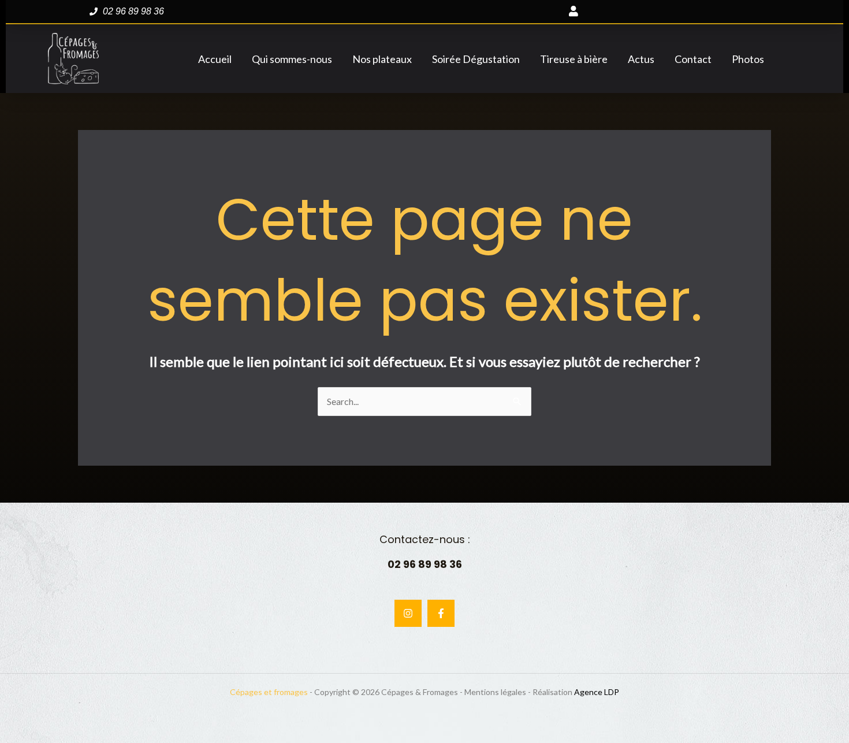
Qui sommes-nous (292, 59)
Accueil (215, 59)
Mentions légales (495, 692)
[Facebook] (441, 613)
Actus (641, 59)
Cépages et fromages (269, 692)
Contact (693, 59)
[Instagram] (408, 613)
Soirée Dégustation (476, 59)
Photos (748, 59)
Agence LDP (596, 692)
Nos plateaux (382, 59)
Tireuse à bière (574, 59)
